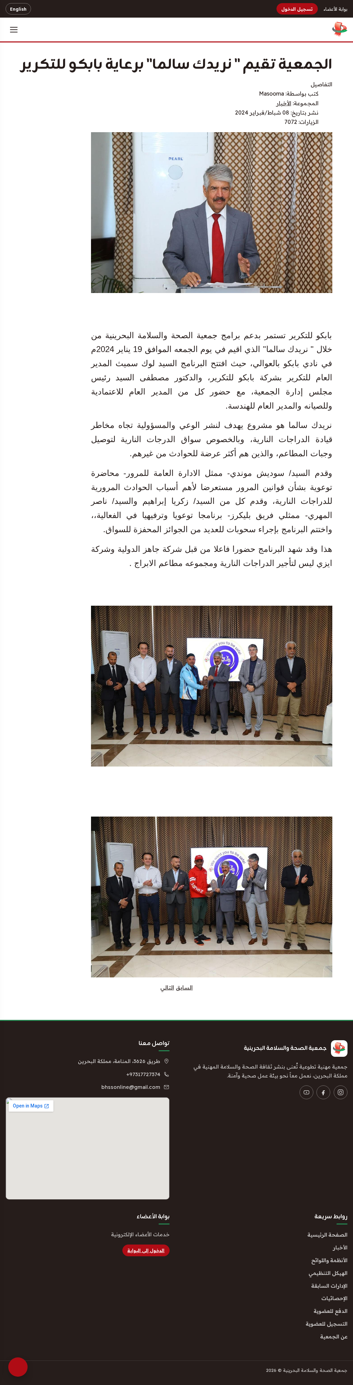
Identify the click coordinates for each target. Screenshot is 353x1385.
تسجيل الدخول (297, 9)
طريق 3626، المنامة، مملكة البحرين (119, 1061)
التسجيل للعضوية (326, 1323)
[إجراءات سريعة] (18, 1367)
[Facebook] (323, 1092)
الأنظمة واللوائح (329, 1260)
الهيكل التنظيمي (328, 1273)
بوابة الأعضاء (335, 9)
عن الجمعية (333, 1336)
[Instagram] (340, 1092)
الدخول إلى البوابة (145, 1250)
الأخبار (283, 103)
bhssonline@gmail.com (130, 1087)
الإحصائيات (334, 1298)
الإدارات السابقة (329, 1285)
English (18, 9)
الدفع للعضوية (330, 1311)
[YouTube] (306, 1092)
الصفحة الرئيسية (327, 1234)
